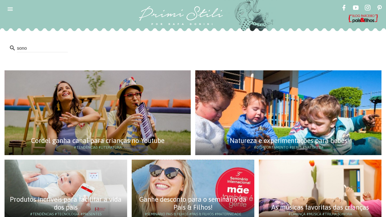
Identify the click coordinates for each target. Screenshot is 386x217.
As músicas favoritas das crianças (320, 207)
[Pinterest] (379, 8)
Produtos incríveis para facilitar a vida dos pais (66, 203)
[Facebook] (343, 8)
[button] (10, 9)
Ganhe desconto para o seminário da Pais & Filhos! (192, 203)
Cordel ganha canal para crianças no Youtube (97, 140)
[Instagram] (367, 8)
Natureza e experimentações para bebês (288, 140)
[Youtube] (355, 8)
